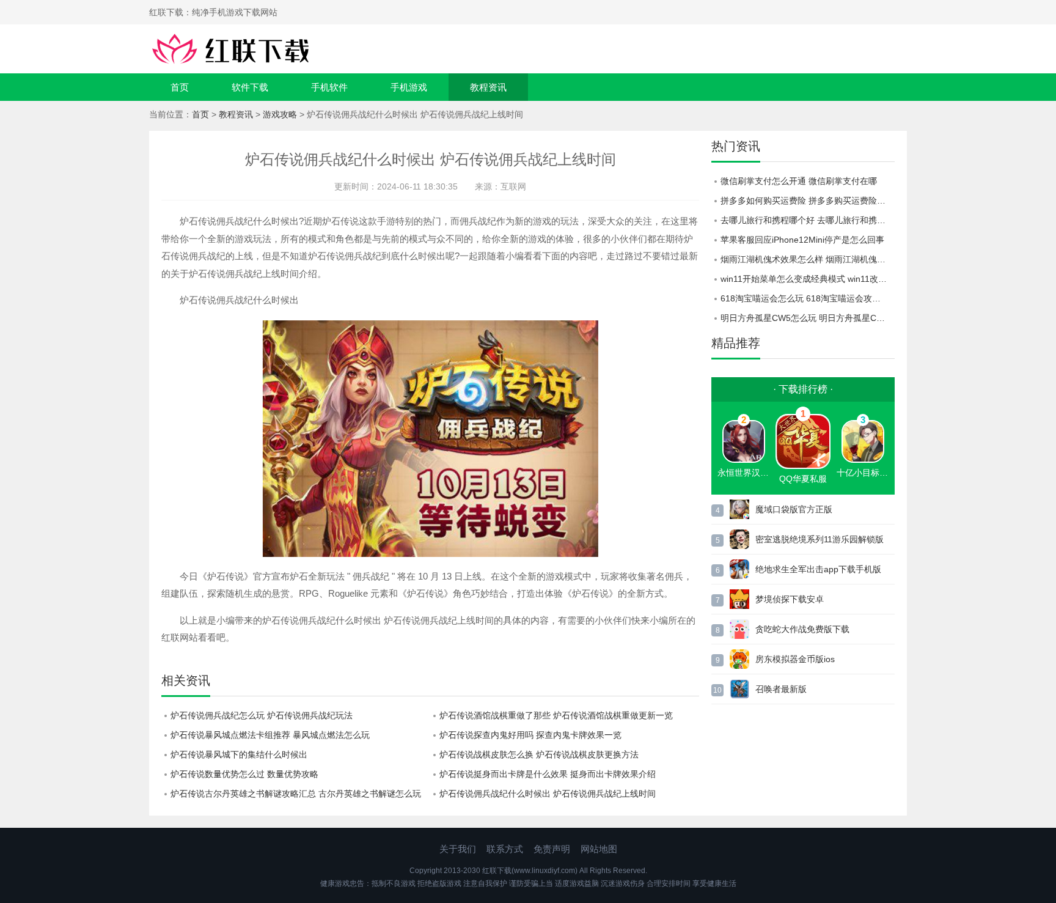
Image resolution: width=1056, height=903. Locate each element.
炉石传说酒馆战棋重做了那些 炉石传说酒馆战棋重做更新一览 (556, 715)
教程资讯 (488, 87)
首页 (179, 87)
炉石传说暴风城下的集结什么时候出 (238, 754)
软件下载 (250, 87)
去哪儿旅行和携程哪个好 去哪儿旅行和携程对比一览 (808, 220)
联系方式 (504, 849)
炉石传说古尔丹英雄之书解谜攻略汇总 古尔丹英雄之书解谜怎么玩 (295, 793)
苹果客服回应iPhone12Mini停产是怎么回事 (802, 240)
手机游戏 (409, 87)
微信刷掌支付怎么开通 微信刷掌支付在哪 (799, 181)
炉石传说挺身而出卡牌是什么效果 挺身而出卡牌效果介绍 (547, 774)
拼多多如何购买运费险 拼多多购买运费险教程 (807, 200)
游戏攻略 (280, 114)
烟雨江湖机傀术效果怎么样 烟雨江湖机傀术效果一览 (808, 259)
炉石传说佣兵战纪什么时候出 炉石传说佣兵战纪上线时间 (547, 793)
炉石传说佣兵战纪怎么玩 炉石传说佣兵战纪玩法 (261, 715)
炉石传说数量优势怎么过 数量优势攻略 (244, 774)
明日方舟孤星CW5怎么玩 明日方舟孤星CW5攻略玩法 (808, 318)
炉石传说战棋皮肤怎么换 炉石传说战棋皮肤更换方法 (539, 754)
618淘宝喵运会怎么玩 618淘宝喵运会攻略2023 (808, 298)
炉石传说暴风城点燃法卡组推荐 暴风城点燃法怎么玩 (270, 735)
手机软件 (329, 87)
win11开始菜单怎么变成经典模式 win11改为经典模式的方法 (808, 279)
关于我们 (457, 849)
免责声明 (552, 849)
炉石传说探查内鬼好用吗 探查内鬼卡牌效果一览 (530, 735)
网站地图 (599, 849)
